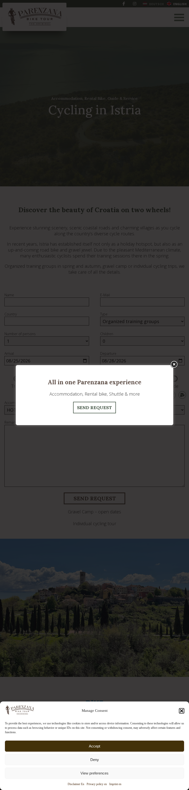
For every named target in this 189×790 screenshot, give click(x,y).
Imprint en (115, 784)
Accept (94, 746)
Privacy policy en (97, 784)
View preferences (94, 773)
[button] (181, 710)
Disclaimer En (76, 784)
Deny (94, 760)
